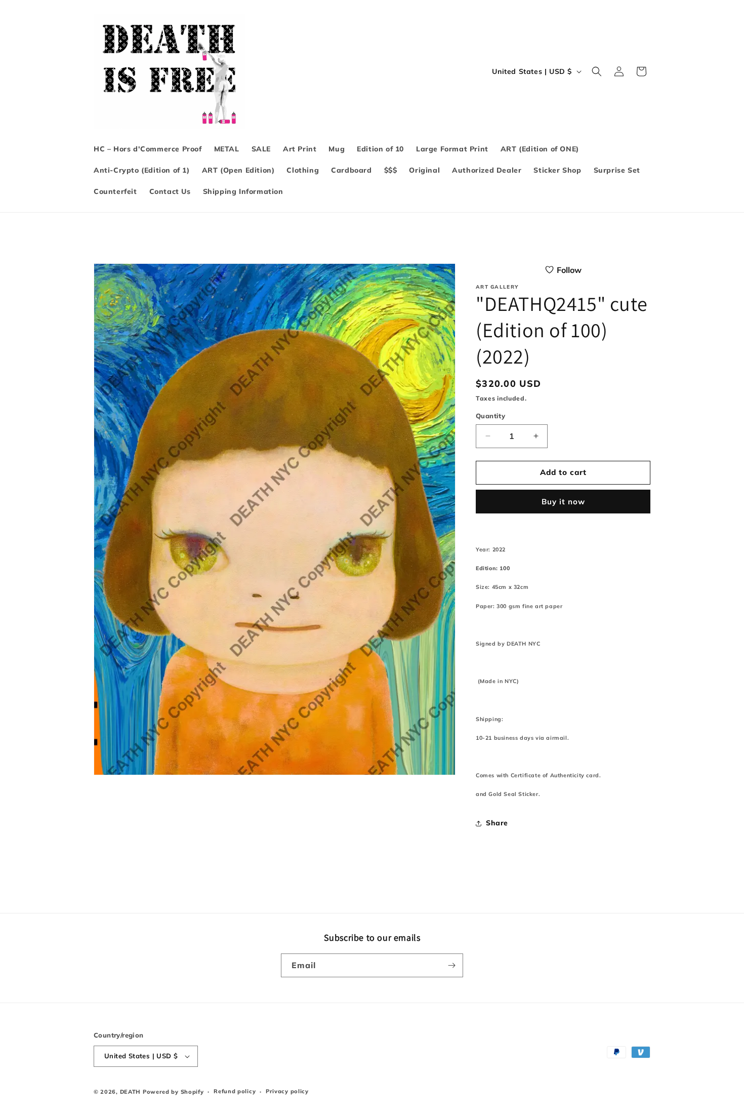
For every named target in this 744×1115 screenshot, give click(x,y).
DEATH (131, 1091)
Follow (569, 270)
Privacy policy (287, 1091)
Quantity (490, 416)
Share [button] (497, 822)
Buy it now (563, 501)
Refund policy (235, 1091)
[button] (597, 71)
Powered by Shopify (173, 1091)
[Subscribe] (451, 965)
